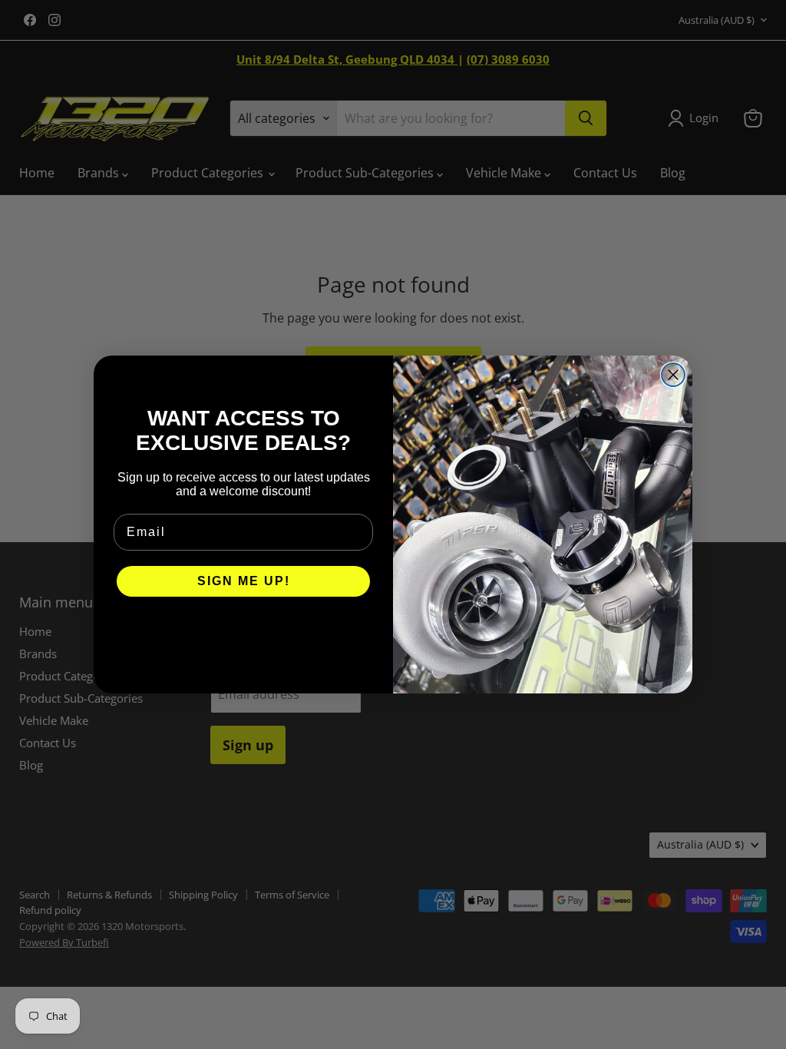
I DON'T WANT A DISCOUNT (243, 627)
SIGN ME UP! (243, 580)
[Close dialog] (673, 374)
